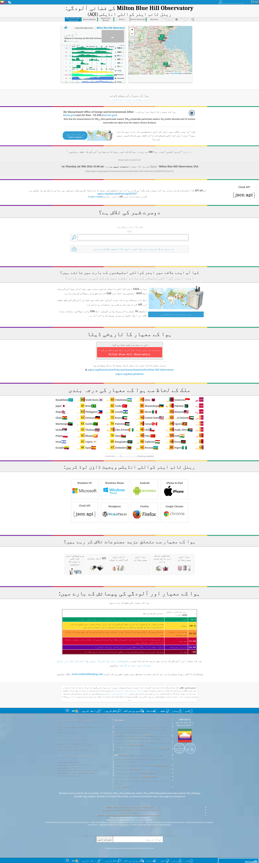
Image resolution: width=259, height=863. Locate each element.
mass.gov (69, 115)
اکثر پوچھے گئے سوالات (74, 755)
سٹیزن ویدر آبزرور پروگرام (148, 754)
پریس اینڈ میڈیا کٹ (66, 731)
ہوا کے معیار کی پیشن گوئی (70, 767)
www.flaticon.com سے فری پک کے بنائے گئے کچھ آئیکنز (141, 765)
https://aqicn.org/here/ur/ (129, 160)
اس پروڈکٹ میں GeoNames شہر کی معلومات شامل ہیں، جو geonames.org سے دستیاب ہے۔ (142, 743)
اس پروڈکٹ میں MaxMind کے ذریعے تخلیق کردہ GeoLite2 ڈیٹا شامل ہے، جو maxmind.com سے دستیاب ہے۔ (141, 736)
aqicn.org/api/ (96, 196)
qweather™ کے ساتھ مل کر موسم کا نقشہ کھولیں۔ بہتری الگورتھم (141, 749)
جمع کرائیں (105, 839)
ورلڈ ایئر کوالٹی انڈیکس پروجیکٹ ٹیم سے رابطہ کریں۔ (81, 727)
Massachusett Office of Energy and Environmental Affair (129, 809)
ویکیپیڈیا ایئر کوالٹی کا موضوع (109, 661)
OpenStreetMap (176, 73)
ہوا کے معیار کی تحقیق (74, 738)
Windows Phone (114, 483)
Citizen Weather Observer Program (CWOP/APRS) (129, 807)
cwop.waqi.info (125, 754)
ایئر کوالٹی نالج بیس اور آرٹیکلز (74, 744)
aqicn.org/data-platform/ (129, 374)
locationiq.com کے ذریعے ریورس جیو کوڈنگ (135, 772)
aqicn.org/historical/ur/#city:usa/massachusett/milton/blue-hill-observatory (131, 369)
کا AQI (95, 27)
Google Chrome (174, 506)
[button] (165, 65)
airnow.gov (109, 115)
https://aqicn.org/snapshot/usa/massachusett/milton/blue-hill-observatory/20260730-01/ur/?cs (129, 171)
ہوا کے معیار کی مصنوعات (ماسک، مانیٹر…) (78, 769)
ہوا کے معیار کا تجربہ (68, 746)
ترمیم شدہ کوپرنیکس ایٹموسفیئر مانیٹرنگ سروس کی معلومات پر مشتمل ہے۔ (140, 760)
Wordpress (114, 506)
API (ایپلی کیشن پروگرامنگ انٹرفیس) (75, 772)
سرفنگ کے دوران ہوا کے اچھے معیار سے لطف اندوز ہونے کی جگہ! (141, 781)
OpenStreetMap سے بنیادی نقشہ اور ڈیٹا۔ (135, 776)
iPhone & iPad (174, 483)
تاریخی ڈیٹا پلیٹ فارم (68, 775)
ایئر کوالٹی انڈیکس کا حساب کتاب (74, 764)
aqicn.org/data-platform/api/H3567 (117, 193)
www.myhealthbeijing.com (87, 674)
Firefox (144, 506)
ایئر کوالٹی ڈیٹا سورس (68, 761)
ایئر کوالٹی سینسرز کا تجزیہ (72, 749)
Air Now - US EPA (129, 812)
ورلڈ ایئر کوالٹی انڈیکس (130, 690)
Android (144, 483)
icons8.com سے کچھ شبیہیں (127, 769)
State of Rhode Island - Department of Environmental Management (129, 815)
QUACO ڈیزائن (121, 786)
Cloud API (84, 505)
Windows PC (84, 483)
